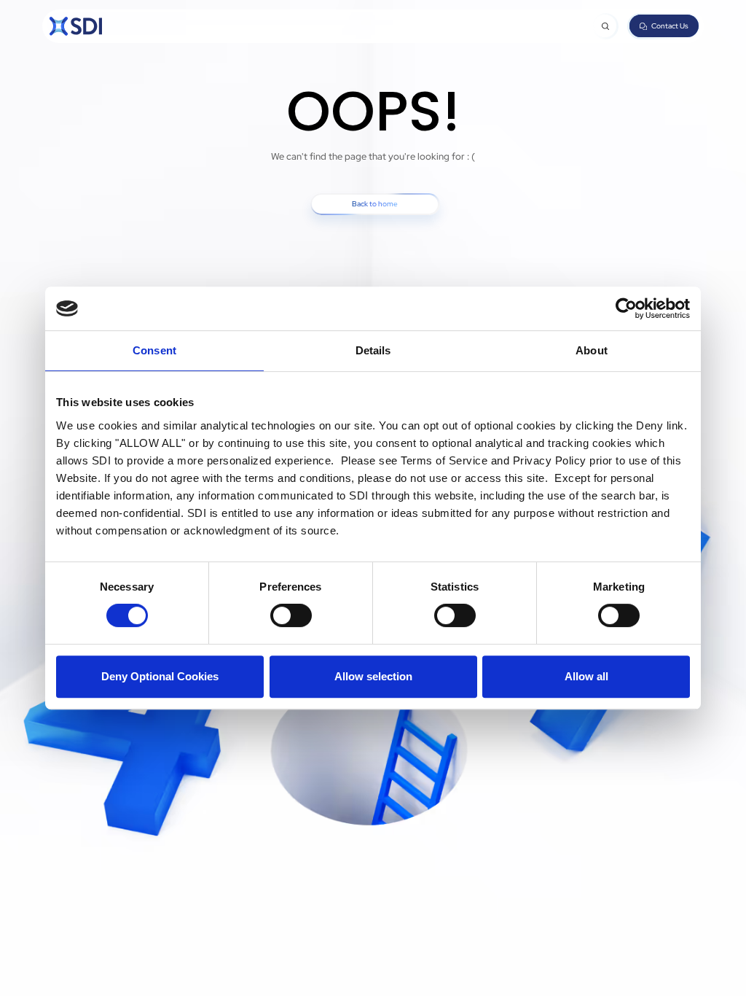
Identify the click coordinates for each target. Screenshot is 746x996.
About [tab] (592, 350)
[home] (76, 26)
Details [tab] (373, 350)
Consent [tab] (154, 350)
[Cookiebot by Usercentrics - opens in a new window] (626, 308)
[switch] (291, 615)
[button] (605, 26)
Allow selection (373, 676)
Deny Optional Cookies (160, 676)
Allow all (586, 676)
